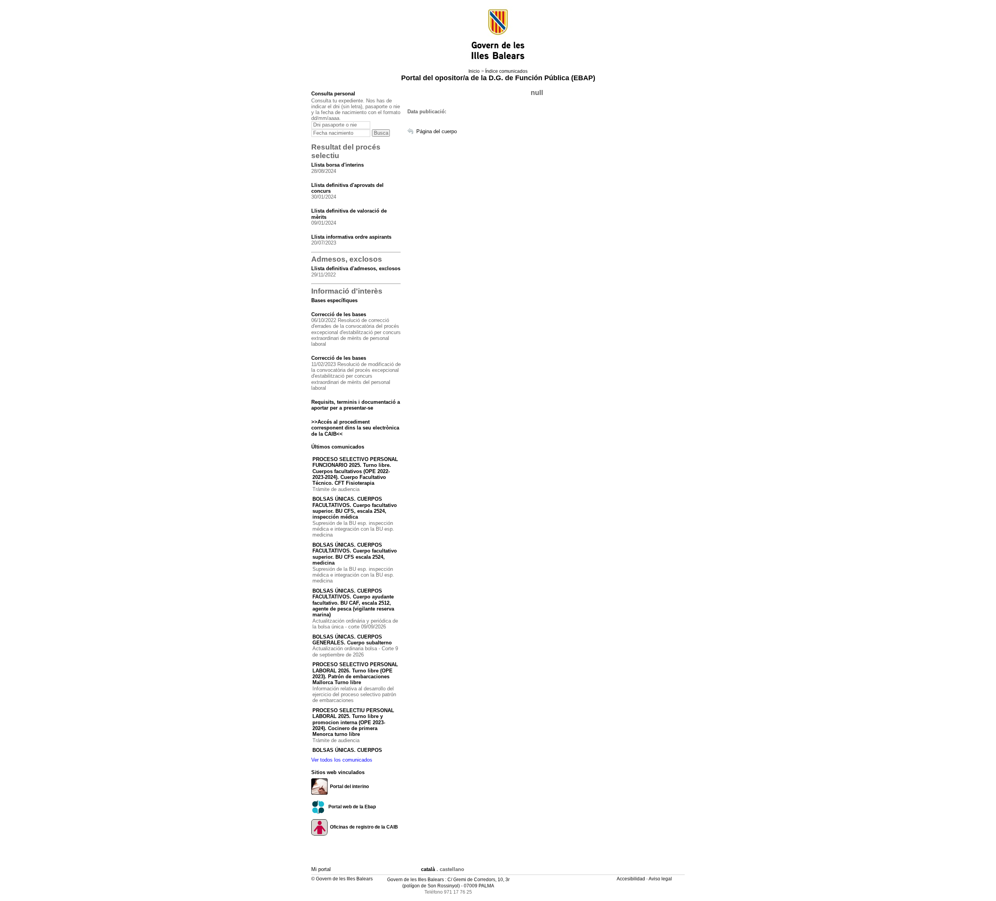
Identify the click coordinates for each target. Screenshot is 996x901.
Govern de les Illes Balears (415, 879)
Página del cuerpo (436, 131)
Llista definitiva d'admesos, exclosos (355, 268)
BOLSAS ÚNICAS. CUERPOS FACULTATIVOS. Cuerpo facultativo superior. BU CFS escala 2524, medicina (354, 554)
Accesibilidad (631, 878)
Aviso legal (661, 878)
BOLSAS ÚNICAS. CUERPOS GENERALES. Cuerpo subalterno (352, 640)
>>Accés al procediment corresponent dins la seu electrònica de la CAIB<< (355, 428)
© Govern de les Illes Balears (342, 878)
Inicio (474, 71)
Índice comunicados (506, 71)
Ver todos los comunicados (341, 760)
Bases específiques (334, 300)
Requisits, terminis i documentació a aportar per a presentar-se (355, 405)
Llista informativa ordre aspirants (351, 237)
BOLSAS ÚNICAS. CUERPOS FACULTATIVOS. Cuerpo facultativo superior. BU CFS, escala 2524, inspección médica (354, 508)
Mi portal (321, 869)
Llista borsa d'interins (337, 165)
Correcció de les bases (338, 314)
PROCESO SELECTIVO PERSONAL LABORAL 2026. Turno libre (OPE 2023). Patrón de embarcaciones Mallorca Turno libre (355, 673)
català (428, 869)
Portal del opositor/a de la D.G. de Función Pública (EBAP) (498, 78)
